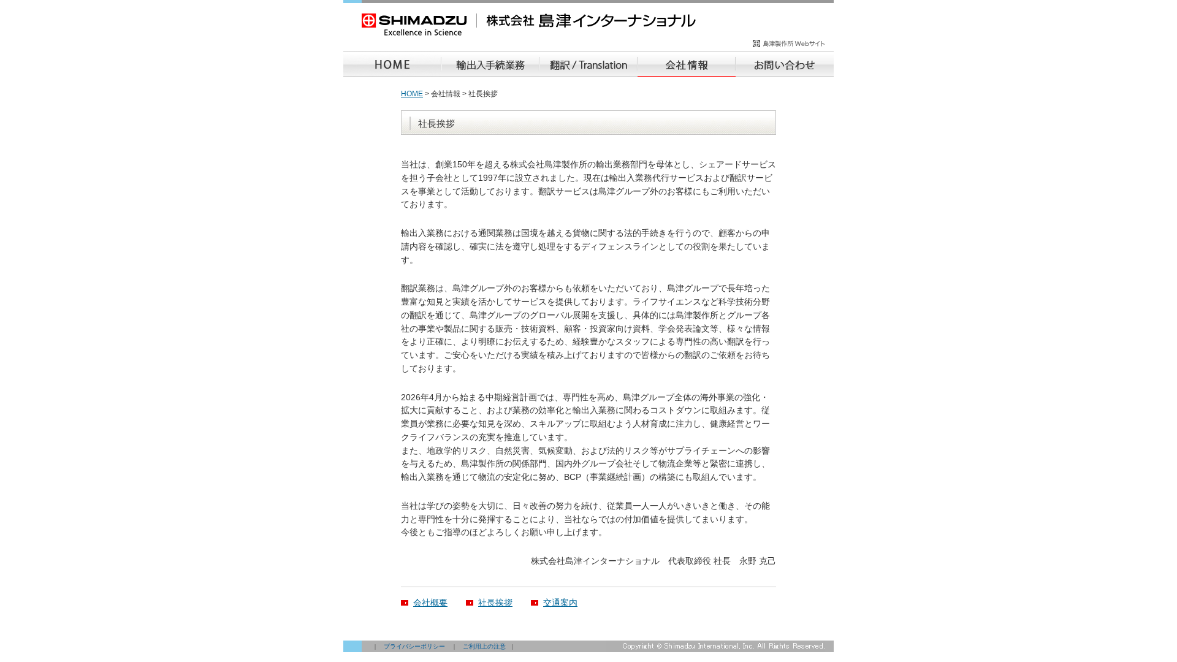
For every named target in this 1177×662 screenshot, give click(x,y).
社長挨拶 (495, 602)
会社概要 (430, 602)
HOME (412, 93)
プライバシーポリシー (414, 646)
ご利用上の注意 (484, 646)
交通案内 (560, 602)
